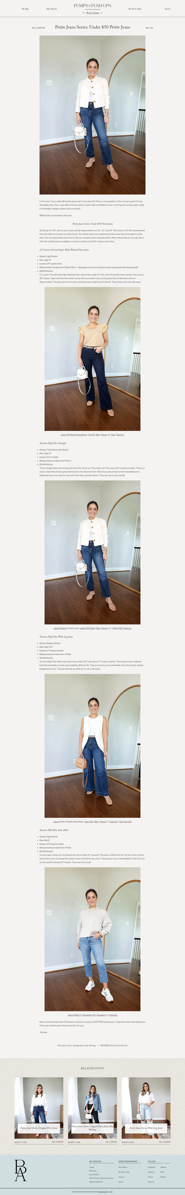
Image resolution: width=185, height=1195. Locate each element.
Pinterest (151, 1182)
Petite (92, 628)
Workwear (92, 1171)
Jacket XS (84, 628)
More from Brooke (127, 1161)
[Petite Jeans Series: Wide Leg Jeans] (146, 1138)
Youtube (163, 1177)
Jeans (56, 821)
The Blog (25, 9)
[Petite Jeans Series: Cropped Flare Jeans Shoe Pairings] (92, 1138)
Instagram (151, 1167)
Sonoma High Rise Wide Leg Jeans (56, 637)
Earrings (120, 435)
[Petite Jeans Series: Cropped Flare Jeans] (38, 1138)
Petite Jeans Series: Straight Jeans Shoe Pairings (76, 1046)
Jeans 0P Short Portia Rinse (74, 435)
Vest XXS (88, 821)
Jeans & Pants (94, 1174)
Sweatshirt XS (88, 1015)
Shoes (104, 435)
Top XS (91, 435)
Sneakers (101, 1015)
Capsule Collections (96, 1182)
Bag (113, 435)
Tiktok (150, 1177)
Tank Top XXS (125, 821)
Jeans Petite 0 (60, 628)
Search (167, 9)
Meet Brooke (51, 9)
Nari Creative (103, 1192)
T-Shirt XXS (117, 628)
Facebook (151, 1172)
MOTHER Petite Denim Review (114, 1046)
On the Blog (95, 1161)
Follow (151, 1161)
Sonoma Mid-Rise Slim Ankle (54, 830)
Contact (121, 1177)
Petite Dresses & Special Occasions (101, 1178)
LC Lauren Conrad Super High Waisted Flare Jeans (64, 250)
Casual (91, 1167)
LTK (162, 1172)
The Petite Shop (134, 9)
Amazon (163, 1167)
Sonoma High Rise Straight (53, 443)
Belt (98, 435)
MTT (111, 1192)
